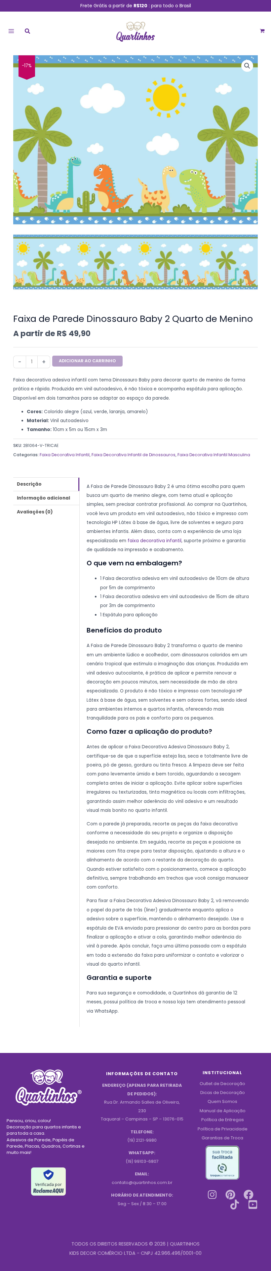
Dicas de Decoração (222, 1092)
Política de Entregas (222, 1119)
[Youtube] (253, 1204)
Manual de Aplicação (223, 1111)
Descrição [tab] (29, 484)
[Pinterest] (230, 1195)
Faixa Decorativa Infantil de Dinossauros (133, 455)
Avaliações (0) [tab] (35, 512)
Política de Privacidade (223, 1129)
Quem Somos (222, 1101)
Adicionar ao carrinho (87, 361)
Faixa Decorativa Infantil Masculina (213, 455)
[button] (28, 32)
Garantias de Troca (222, 1138)
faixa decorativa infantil (154, 541)
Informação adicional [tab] (43, 498)
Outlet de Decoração (222, 1083)
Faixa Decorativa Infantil (65, 455)
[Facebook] (248, 1195)
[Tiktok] (235, 1204)
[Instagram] (212, 1195)
